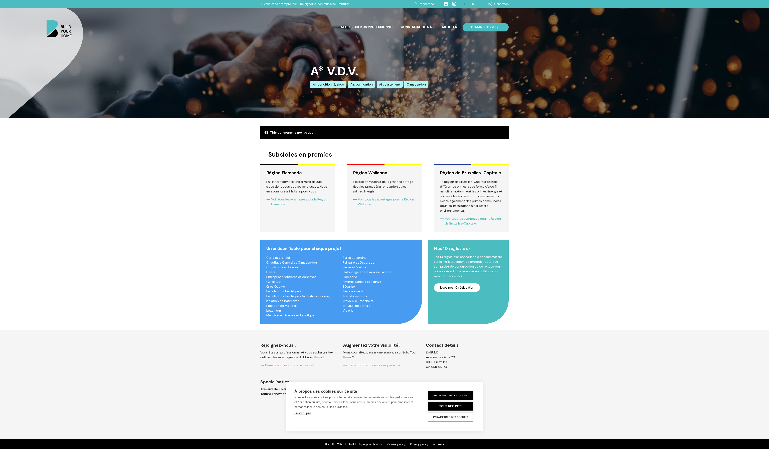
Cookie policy (396, 444)
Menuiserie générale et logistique (290, 315)
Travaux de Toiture (356, 306)
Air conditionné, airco (328, 84)
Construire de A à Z (418, 27)
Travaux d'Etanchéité (358, 301)
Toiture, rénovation (274, 394)
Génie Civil (273, 282)
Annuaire (439, 444)
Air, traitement (389, 84)
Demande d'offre (485, 27)
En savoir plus (302, 413)
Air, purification (361, 84)
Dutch (474, 4)
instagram (452, 4)
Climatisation (416, 84)
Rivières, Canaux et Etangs (362, 282)
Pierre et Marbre (354, 267)
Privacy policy (419, 444)
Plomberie (350, 277)
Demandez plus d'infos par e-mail (289, 365)
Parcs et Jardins (354, 258)
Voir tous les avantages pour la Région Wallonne (386, 201)
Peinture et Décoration (359, 262)
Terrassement (353, 291)
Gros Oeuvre (275, 286)
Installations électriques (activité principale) (298, 296)
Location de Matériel (281, 306)
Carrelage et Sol (278, 258)
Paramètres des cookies (450, 417)
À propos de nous (370, 444)
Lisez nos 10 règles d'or (457, 287)
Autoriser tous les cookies (450, 396)
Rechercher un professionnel (367, 27)
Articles (449, 27)
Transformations (355, 296)
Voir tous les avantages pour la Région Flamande (299, 201)
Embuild (343, 4)
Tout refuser (450, 406)
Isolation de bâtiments (282, 301)
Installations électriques (283, 291)
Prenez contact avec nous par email (374, 365)
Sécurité (349, 286)
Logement (273, 310)
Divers (270, 272)
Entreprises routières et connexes (291, 277)
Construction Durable (282, 267)
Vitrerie (348, 310)
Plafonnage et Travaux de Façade (367, 272)
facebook (444, 4)
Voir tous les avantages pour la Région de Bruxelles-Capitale (473, 221)
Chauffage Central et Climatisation (291, 262)
